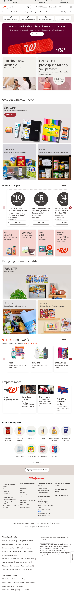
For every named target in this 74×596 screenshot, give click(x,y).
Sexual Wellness (8, 562)
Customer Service (9, 484)
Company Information (27, 483)
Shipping (5, 486)
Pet (22, 559)
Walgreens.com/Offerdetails (59, 537)
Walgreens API (24, 505)
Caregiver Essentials (26, 541)
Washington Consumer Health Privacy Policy (44, 514)
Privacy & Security (44, 496)
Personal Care (30, 559)
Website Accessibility (44, 490)
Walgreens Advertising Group (62, 484)
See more (36, 462)
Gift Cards (20, 548)
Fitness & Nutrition (8, 548)
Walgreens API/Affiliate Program (28, 501)
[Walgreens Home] (4, 7)
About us (23, 486)
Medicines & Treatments (10, 559)
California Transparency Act (27, 496)
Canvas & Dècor (18, 582)
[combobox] (17, 7)
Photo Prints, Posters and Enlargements (16, 579)
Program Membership (9, 499)
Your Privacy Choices (44, 509)
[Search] (29, 7)
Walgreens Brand (27, 566)
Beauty (14, 541)
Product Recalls (42, 488)
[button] (63, 7)
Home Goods (6, 551)
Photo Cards (6, 582)
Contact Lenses (7, 544)
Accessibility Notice (43, 492)
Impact (22, 490)
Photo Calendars (8, 586)
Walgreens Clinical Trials (61, 490)
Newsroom (23, 488)
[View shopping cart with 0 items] (71, 7)
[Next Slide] (70, 207)
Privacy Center (42, 499)
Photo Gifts (19, 586)
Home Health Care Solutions (23, 551)
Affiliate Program (25, 507)
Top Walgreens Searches (11, 569)
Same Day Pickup (8, 590)
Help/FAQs (6, 491)
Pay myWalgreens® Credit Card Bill (11, 507)
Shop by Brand (27, 569)
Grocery (28, 548)
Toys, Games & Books (23, 562)
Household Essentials (9, 555)
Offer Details (41, 486)
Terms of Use (56, 523)
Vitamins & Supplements (10, 566)
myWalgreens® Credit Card (9, 502)
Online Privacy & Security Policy (45, 506)
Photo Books (30, 582)
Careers (22, 492)
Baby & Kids (6, 541)
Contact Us (6, 493)
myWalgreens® (8, 497)
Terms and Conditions (45, 483)
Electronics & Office (21, 544)
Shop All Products (22, 590)
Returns (5, 489)
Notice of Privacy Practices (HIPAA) (43, 502)
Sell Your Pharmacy (61, 495)
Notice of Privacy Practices (21, 523)
